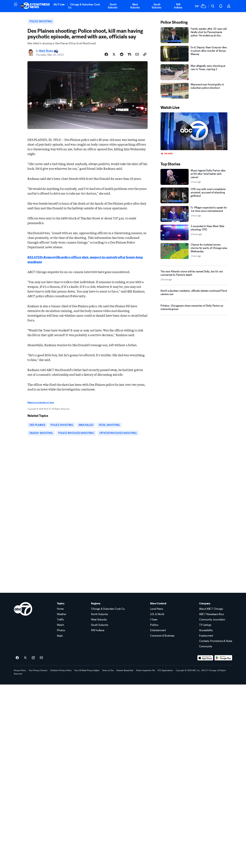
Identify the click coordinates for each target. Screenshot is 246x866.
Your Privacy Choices (38, 670)
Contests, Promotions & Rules (215, 641)
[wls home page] (23, 609)
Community (205, 646)
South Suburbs (156, 6)
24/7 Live (59, 4)
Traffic (60, 619)
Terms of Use (108, 670)
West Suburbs (135, 6)
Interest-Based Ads (124, 670)
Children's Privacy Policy (61, 670)
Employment (206, 635)
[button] (15, 4)
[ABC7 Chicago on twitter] (25, 657)
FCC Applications (165, 670)
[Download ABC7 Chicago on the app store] (205, 658)
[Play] (193, 131)
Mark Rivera (46, 51)
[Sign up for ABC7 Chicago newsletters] (41, 657)
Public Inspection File (145, 670)
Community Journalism (212, 619)
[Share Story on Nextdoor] (129, 54)
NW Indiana (178, 6)
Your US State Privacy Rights (86, 670)
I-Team (153, 619)
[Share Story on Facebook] (106, 54)
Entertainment (158, 630)
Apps (60, 635)
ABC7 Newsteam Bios (211, 614)
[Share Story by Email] (137, 54)
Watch (60, 625)
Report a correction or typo (40, 402)
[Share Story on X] (114, 54)
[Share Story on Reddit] (122, 54)
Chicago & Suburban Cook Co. (84, 6)
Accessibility (206, 630)
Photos (61, 630)
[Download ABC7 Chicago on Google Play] (223, 658)
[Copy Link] (145, 54)
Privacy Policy (20, 670)
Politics (154, 625)
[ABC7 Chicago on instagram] (33, 657)
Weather (61, 614)
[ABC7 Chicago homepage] (35, 6)
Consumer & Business (162, 635)
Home (60, 609)
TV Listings (205, 625)
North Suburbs (112, 6)
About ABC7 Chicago (211, 609)
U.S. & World (157, 614)
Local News (156, 609)
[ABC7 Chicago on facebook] (17, 657)
